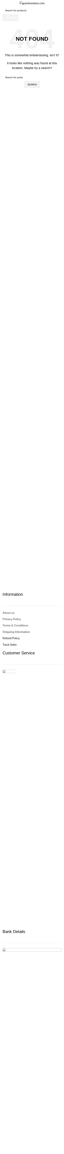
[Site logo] (32, 3)
